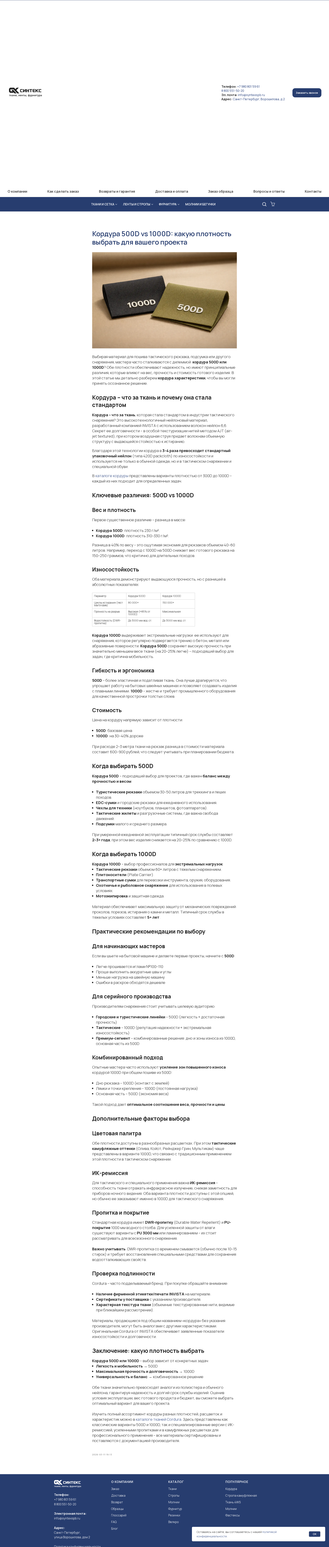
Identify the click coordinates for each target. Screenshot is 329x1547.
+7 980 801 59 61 (248, 86)
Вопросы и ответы (269, 191)
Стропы (173, 1495)
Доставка (118, 1495)
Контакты (313, 191)
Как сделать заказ (63, 191)
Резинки (174, 1515)
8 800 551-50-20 (232, 91)
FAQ (114, 1522)
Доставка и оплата (171, 191)
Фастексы (232, 1515)
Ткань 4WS (233, 1502)
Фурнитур (175, 1509)
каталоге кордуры (111, 475)
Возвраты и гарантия (117, 191)
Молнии (174, 1502)
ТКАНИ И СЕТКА (102, 204)
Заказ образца (220, 191)
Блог (114, 1528)
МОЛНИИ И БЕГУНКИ (200, 204)
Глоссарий (118, 1515)
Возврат (117, 1502)
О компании (17, 191)
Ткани (172, 1489)
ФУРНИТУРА (167, 204)
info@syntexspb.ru (251, 95)
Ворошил (69, 1537)
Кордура (231, 1489)
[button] (306, 92)
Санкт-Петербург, (67, 1532)
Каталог (176, 1482)
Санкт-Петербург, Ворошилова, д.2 (259, 99)
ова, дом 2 (83, 1537)
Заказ (115, 1489)
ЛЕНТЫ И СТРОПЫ (136, 204)
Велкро (173, 1522)
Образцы (117, 1509)
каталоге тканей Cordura (158, 1419)
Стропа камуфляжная (241, 1495)
